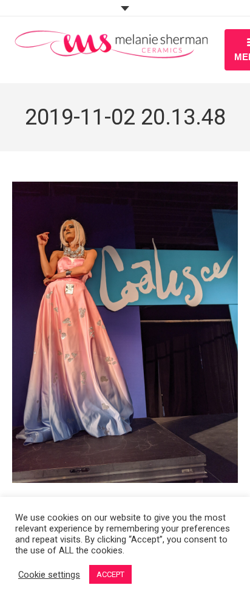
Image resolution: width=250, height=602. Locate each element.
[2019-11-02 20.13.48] (125, 332)
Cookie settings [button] (49, 574)
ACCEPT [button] (110, 574)
